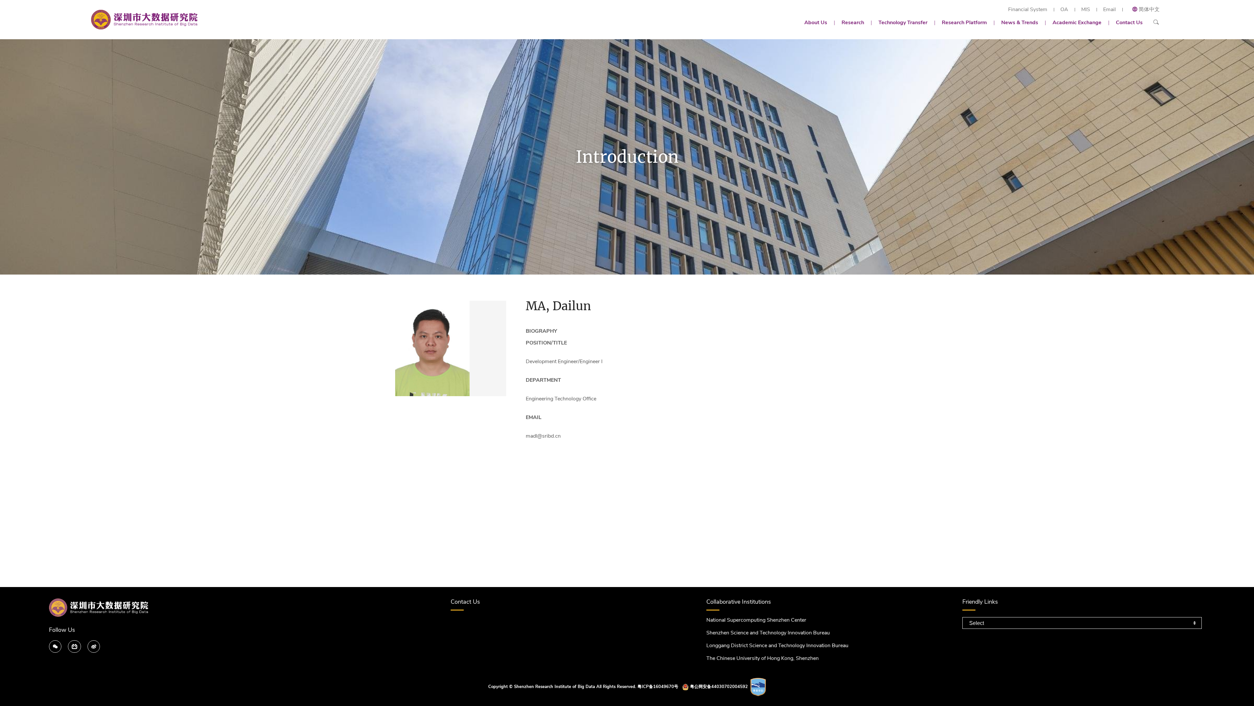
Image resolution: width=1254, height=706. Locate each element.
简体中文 (1149, 9)
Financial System (1027, 10)
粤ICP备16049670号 (657, 687)
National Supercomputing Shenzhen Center (756, 620)
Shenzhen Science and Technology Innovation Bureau (768, 632)
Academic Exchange (1077, 22)
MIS (1085, 10)
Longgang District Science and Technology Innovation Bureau (777, 645)
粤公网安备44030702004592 (719, 687)
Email (1109, 10)
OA (1064, 10)
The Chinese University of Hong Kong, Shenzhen (762, 658)
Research (853, 22)
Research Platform (964, 22)
